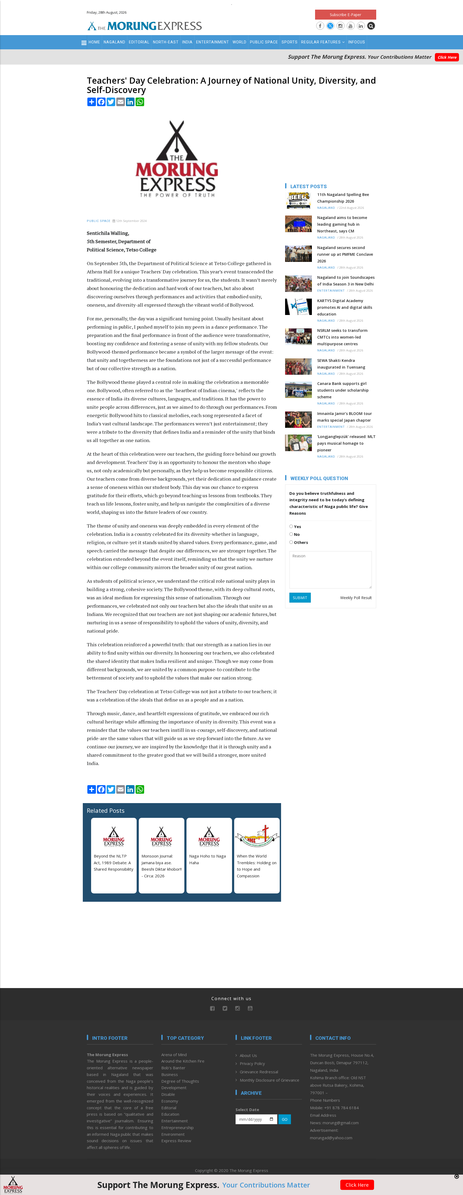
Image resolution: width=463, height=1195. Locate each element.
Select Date (247, 1109)
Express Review (176, 1140)
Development (173, 1087)
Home (94, 42)
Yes (297, 526)
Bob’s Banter (173, 1067)
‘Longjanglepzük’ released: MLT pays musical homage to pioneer (346, 443)
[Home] (145, 25)
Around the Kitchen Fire (182, 1061)
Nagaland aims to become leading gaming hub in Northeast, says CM (342, 224)
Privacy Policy (252, 1063)
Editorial (139, 42)
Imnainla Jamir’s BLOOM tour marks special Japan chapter (344, 417)
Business (169, 1074)
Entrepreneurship (177, 1127)
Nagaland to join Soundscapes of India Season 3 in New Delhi (346, 281)
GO (284, 1119)
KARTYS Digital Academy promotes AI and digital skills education (344, 307)
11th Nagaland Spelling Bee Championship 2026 (343, 198)
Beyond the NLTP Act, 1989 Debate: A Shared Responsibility (113, 862)
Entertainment (212, 42)
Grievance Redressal (259, 1071)
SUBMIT (300, 597)
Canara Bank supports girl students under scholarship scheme (343, 390)
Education (170, 1114)
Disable (168, 1094)
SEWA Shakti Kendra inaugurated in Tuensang (341, 364)
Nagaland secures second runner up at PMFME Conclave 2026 (345, 254)
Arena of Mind (174, 1054)
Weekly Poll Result (356, 598)
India (187, 42)
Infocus (356, 42)
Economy (169, 1101)
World (240, 42)
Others (300, 542)
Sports (290, 42)
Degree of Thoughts (180, 1081)
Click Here (447, 57)
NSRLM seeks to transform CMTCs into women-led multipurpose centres (342, 337)
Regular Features (321, 42)
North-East (166, 42)
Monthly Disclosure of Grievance (269, 1080)
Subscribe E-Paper (345, 14)
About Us (248, 1055)
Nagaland (114, 42)
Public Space (264, 42)
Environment (173, 1134)
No (296, 534)
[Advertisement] (63, 622)
